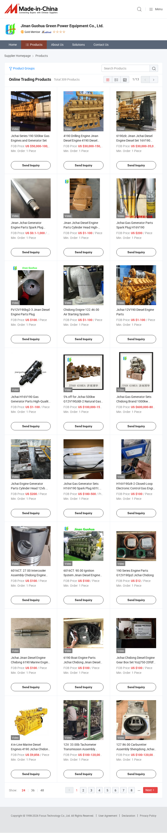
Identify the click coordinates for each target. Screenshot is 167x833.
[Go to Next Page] (154, 79)
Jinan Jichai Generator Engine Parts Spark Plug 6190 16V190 (27, 227)
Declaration (128, 815)
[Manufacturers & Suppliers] (31, 8)
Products (36, 44)
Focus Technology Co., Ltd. (55, 815)
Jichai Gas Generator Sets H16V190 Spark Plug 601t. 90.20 (81, 488)
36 (33, 790)
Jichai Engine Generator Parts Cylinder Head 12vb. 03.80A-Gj (28, 488)
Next (148, 790)
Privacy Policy (148, 815)
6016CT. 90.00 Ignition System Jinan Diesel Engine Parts (81, 575)
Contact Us (101, 44)
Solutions (78, 44)
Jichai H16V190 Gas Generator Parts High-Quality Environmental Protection (30, 401)
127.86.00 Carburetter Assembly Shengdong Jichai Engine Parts (135, 749)
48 (42, 790)
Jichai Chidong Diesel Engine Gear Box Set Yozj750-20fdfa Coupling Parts (135, 662)
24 (23, 790)
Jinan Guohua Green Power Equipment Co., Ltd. (62, 26)
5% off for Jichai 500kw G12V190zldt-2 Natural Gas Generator (82, 401)
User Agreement (108, 815)
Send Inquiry (31, 165)
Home (13, 44)
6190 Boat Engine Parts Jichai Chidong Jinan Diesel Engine (81, 662)
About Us (57, 44)
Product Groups (23, 68)
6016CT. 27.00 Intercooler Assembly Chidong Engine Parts (28, 575)
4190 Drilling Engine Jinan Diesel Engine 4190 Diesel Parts (80, 140)
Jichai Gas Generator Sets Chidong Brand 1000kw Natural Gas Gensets (133, 401)
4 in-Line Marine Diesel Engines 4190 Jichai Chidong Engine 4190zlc (30, 749)
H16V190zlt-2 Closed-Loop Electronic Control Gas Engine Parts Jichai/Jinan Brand (136, 488)
